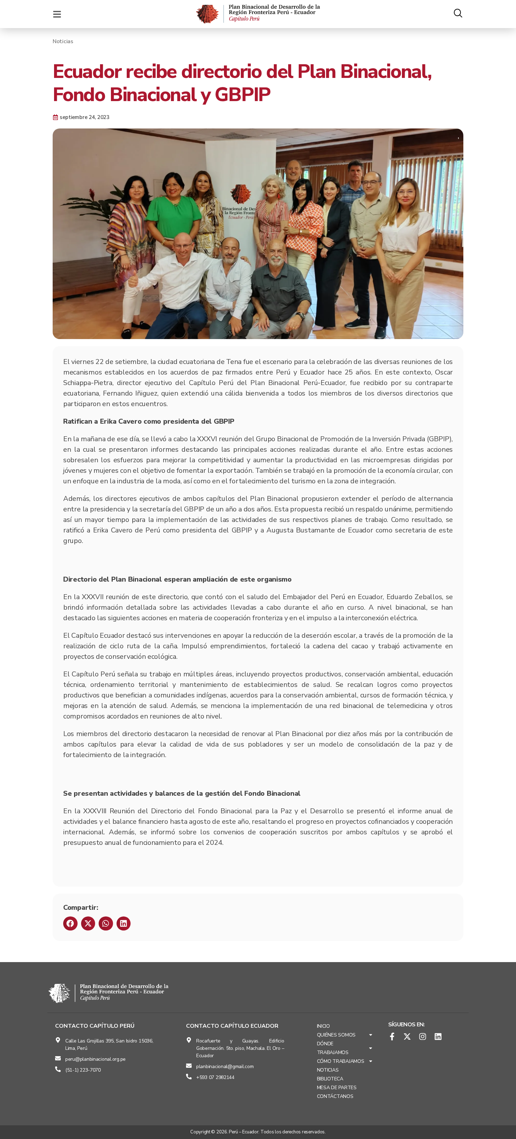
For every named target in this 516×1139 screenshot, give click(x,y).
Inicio (323, 1026)
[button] (70, 923)
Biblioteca (330, 1078)
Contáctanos (335, 1096)
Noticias (63, 41)
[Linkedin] (438, 1036)
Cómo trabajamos (340, 1061)
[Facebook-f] (392, 1036)
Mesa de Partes (337, 1087)
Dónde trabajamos (333, 1048)
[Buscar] (458, 14)
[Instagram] (422, 1036)
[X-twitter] (407, 1036)
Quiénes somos (336, 1035)
